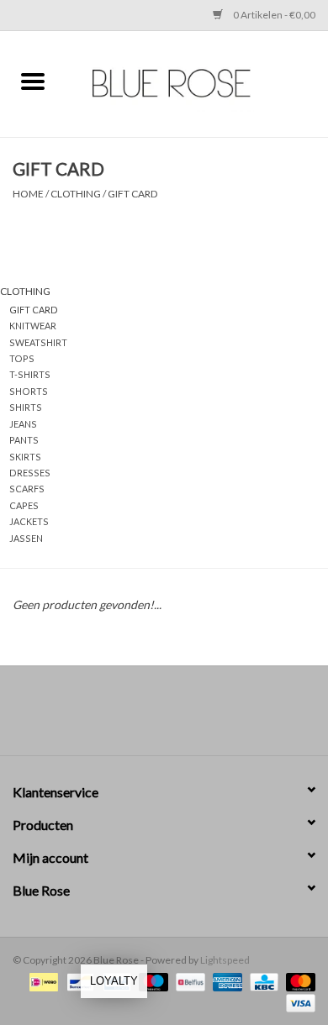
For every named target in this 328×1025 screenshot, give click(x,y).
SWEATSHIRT (38, 342)
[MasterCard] (297, 981)
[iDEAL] (42, 981)
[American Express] (225, 981)
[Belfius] (188, 981)
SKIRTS (25, 456)
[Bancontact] (78, 981)
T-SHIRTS (29, 374)
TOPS (21, 358)
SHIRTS (25, 407)
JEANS (23, 423)
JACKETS (29, 521)
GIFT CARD (132, 193)
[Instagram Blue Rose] (179, 716)
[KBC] (262, 981)
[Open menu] (33, 80)
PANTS (24, 439)
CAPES (24, 505)
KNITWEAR (32, 325)
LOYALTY (114, 981)
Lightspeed (225, 960)
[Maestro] (151, 981)
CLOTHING (75, 193)
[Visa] (297, 1002)
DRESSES (29, 472)
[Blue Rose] (197, 82)
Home (28, 193)
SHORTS (28, 391)
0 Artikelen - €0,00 (273, 14)
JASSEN (26, 538)
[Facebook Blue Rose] (149, 716)
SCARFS (27, 488)
